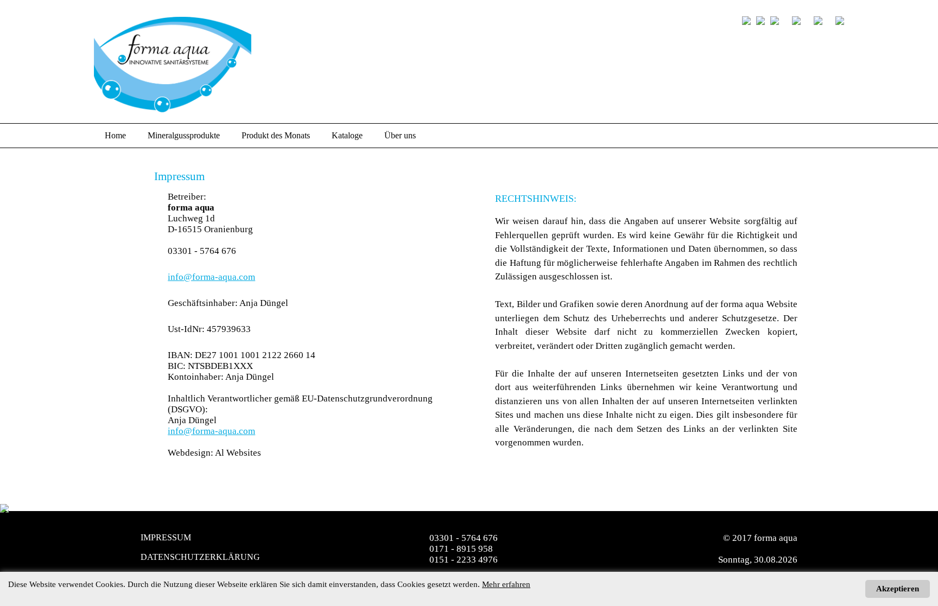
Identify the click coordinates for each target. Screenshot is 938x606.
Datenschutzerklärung (200, 557)
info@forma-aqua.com (211, 277)
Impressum (166, 537)
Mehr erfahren (506, 584)
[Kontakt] (814, 21)
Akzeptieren (897, 588)
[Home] (792, 21)
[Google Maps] (836, 21)
